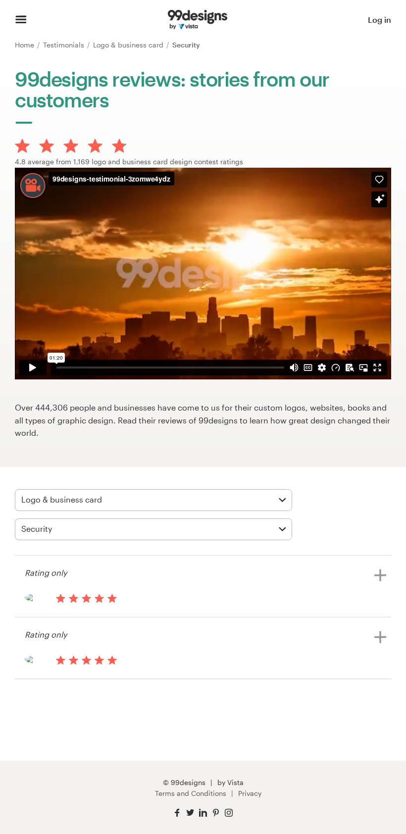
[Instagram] (229, 813)
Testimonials (64, 45)
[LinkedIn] (203, 813)
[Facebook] (177, 813)
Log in (379, 19)
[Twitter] (190, 813)
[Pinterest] (216, 813)
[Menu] (21, 20)
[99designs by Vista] (197, 20)
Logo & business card (129, 45)
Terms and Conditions (190, 793)
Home (25, 45)
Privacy (249, 793)
